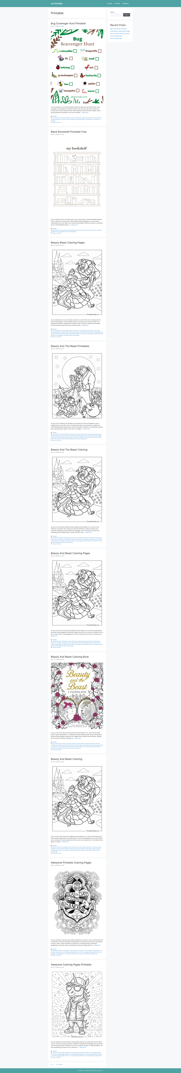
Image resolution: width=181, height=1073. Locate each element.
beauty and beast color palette (60, 847)
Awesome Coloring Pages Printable (71, 964)
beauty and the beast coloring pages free (93, 332)
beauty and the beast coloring (60, 537)
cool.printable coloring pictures (90, 953)
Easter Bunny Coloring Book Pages (120, 31)
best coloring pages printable (76, 1052)
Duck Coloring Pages (116, 36)
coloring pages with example (76, 950)
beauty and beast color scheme (75, 847)
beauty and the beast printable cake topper (80, 434)
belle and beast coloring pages (66, 645)
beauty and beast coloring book (60, 641)
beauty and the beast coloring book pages (89, 745)
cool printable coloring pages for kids (90, 952)
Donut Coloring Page (116, 38)
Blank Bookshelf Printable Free (68, 131)
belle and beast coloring (86, 850)
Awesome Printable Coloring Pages (71, 862)
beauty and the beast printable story (77, 437)
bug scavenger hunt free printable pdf (61, 117)
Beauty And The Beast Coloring (69, 449)
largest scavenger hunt (87, 119)
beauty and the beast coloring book (75, 537)
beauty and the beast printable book (61, 434)
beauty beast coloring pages (72, 335)
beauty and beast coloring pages (76, 641)
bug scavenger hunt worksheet (58, 119)
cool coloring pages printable (76, 1054)
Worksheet (126, 3)
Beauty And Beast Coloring (66, 758)
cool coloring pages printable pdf (93, 1055)
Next (61, 1064)
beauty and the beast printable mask (59, 437)
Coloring (109, 3)
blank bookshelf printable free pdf (85, 230)
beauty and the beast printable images (92, 435)
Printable (117, 3)
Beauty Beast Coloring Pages (68, 242)
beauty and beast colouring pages (61, 330)
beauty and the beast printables (61, 438)
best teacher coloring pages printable (60, 1054)
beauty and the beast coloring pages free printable (63, 333)
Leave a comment (57, 122)
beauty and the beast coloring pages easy (61, 642)
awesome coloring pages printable (61, 1052)
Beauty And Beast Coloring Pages (70, 553)
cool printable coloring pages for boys (72, 952)
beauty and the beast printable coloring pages (72, 435)
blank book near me (57, 230)
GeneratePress (99, 1070)
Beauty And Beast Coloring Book (70, 656)
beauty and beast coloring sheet (92, 641)
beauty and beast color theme (90, 847)
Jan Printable (56, 3)
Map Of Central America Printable (119, 33)
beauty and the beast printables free (78, 438)
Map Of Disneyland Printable (118, 28)
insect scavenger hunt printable (73, 119)
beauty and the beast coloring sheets (64, 542)
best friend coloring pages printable (92, 1052)
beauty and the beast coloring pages (62, 539)
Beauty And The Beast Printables (70, 346)
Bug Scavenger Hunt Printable (68, 23)
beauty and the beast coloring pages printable (86, 333)
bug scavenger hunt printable (78, 117)
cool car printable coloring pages (91, 950)
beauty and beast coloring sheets (76, 743)
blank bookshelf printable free (70, 230)
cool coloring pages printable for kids (60, 1055)
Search (112, 12)
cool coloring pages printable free (77, 1055)
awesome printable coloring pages (61, 950)
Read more (85, 112)
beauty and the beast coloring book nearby (68, 745)
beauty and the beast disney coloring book (71, 748)
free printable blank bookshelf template (67, 231)
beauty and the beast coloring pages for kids (71, 332)
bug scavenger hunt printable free (93, 117)
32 (57, 1064)
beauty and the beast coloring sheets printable (79, 746)
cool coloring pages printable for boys (93, 1054)
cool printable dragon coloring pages (74, 953)
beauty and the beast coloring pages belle (79, 330)
